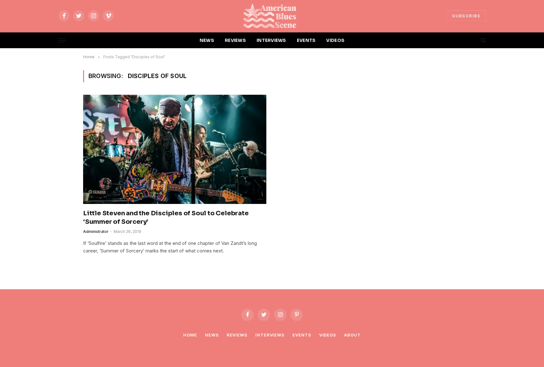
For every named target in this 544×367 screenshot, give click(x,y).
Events (301, 334)
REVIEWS (235, 40)
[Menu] (62, 40)
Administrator (96, 231)
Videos (327, 334)
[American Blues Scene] (272, 15)
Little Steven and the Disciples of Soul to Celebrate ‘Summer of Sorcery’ (166, 217)
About (352, 334)
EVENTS (306, 40)
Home (190, 334)
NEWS (207, 40)
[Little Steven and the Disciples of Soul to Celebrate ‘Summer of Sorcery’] (174, 149)
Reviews (237, 334)
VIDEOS (335, 40)
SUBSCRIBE (466, 15)
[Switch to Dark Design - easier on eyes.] (472, 40)
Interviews (270, 334)
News (212, 334)
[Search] (482, 40)
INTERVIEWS (271, 40)
